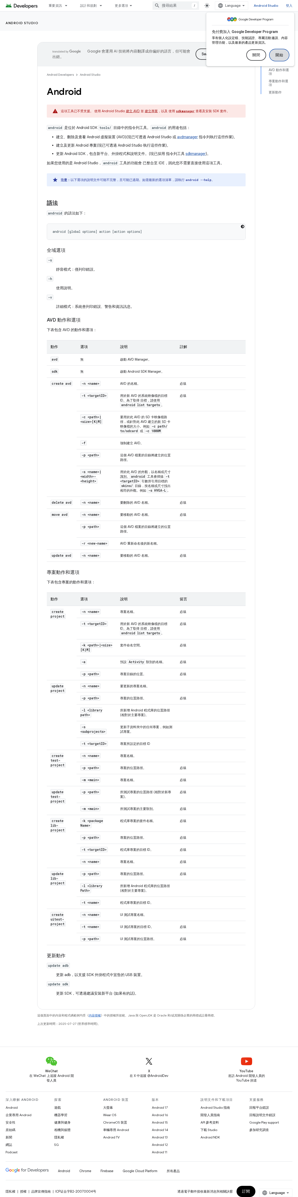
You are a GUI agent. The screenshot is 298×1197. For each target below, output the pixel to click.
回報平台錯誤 (259, 1107)
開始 (279, 55)
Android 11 (159, 1152)
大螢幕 (108, 1107)
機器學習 (60, 1115)
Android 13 (160, 1137)
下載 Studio (208, 1130)
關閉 (256, 55)
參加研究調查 (259, 1130)
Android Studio (266, 5)
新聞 (9, 1137)
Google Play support (264, 1122)
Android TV (111, 1137)
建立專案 (151, 111)
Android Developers (60, 75)
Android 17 (160, 1107)
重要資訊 (55, 5)
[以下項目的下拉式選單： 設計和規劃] (103, 5)
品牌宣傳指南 (41, 1191)
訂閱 (246, 1191)
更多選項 (121, 5)
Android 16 (160, 1115)
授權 (23, 1191)
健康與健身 (62, 1122)
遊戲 (57, 1107)
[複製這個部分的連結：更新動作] (70, 956)
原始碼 (10, 1130)
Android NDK (210, 1137)
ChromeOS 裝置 (115, 1122)
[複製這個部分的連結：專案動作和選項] (84, 572)
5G (56, 1145)
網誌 (9, 1145)
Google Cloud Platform (140, 1171)
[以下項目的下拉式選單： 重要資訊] (68, 5)
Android (12, 1107)
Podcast (11, 1152)
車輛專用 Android (116, 1130)
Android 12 (160, 1145)
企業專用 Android (18, 1115)
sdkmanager (196, 153)
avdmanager (187, 137)
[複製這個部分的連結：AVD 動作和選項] (85, 320)
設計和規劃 (88, 5)
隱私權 (59, 1137)
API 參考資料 (209, 1122)
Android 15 (160, 1122)
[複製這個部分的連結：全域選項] (70, 250)
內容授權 (95, 1015)
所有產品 (173, 1171)
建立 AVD (133, 111)
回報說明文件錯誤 (262, 1115)
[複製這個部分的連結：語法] (62, 203)
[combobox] (175, 5)
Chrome (85, 1171)
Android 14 (160, 1130)
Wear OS (109, 1115)
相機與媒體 (62, 1130)
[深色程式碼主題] (242, 226)
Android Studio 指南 (215, 1107)
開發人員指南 (210, 1115)
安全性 (10, 1122)
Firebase (107, 1171)
